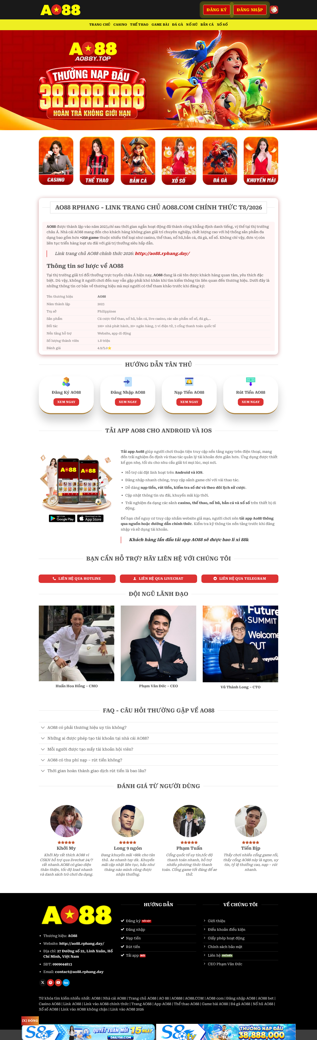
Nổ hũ (191, 25)
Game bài (160, 25)
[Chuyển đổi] (43, 728)
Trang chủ (99, 25)
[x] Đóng (30, 1020)
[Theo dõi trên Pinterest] (50, 982)
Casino (120, 25)
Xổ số (222, 25)
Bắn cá (207, 25)
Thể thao (139, 25)
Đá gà (177, 25)
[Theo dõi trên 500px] (66, 982)
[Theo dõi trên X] (42, 982)
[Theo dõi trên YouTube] (58, 982)
